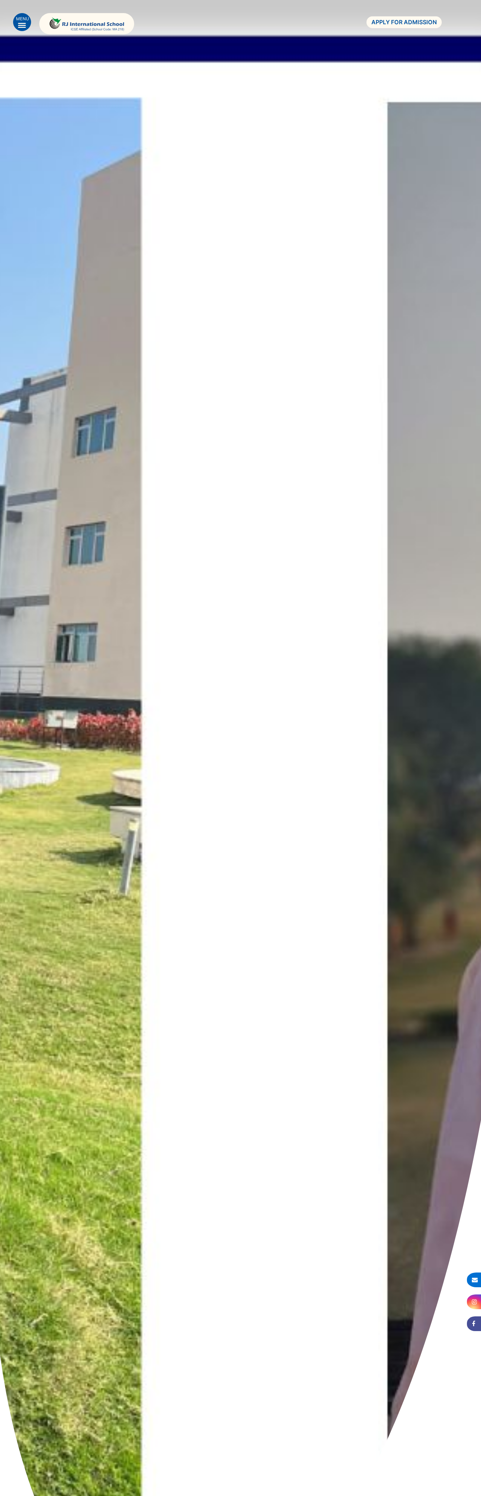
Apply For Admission (404, 22)
